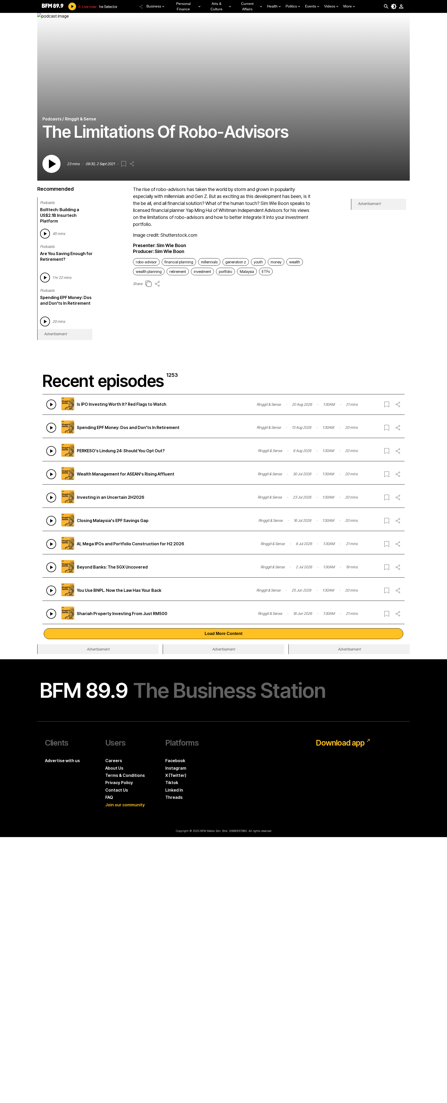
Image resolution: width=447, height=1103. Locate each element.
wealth (294, 262)
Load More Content (223, 633)
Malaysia (247, 271)
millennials (209, 262)
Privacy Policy (119, 782)
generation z (235, 262)
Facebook (175, 760)
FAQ (109, 797)
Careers (113, 760)
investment (202, 271)
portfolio (225, 271)
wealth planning (149, 271)
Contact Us (116, 790)
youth (258, 262)
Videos (329, 6)
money (276, 262)
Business (153, 6)
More (347, 6)
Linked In (174, 790)
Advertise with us (62, 760)
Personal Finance (183, 6)
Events (310, 6)
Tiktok (171, 782)
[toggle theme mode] (394, 6)
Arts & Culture (216, 6)
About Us (114, 768)
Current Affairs (247, 6)
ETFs (266, 271)
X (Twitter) (175, 775)
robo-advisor (146, 262)
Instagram (175, 768)
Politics (291, 6)
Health (272, 6)
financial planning (179, 262)
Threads (174, 797)
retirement (177, 271)
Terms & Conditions (125, 775)
